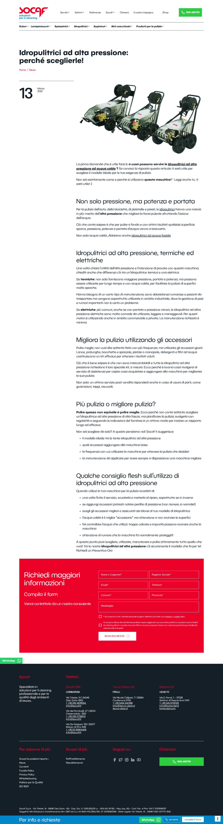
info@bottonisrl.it (169, 705)
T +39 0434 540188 (123, 703)
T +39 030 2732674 (76, 716)
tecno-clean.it (120, 708)
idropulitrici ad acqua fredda (151, 235)
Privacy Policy (26, 774)
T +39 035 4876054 (76, 703)
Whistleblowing (27, 778)
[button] (111, 661)
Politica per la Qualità (31, 782)
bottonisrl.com (167, 708)
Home (22, 69)
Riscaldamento (74, 762)
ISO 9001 (24, 786)
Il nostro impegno (143, 12)
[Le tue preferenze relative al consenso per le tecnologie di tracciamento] (218, 819)
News (32, 69)
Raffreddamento (75, 758)
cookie (177, 616)
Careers (124, 12)
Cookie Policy (26, 770)
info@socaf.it (73, 705)
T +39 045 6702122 (169, 703)
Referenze (95, 12)
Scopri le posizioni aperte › (34, 758)
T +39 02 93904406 (76, 729)
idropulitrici (167, 209)
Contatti (24, 766)
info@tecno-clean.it (124, 705)
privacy (169, 616)
